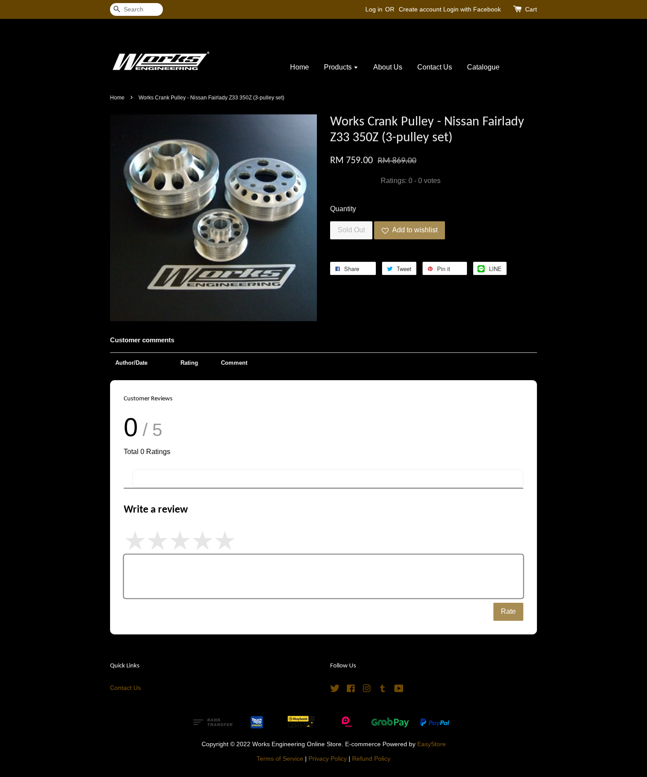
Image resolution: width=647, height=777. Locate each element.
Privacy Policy (328, 758)
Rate (508, 611)
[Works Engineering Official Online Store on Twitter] (335, 690)
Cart (531, 9)
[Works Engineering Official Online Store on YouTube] (399, 690)
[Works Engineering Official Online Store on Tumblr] (383, 690)
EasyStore (431, 744)
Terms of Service (280, 758)
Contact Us (434, 67)
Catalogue (483, 67)
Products (338, 67)
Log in (373, 9)
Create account (420, 9)
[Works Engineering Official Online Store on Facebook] (351, 690)
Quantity (343, 209)
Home (299, 67)
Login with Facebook (472, 9)
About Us (387, 67)
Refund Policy (371, 758)
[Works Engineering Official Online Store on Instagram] (366, 690)
